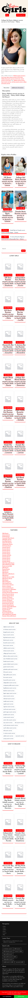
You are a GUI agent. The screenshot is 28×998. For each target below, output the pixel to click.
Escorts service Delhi (7, 566)
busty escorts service (6, 81)
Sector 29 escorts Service (8, 594)
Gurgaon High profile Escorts (9, 615)
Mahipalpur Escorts (6, 539)
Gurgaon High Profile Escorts (9, 606)
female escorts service (8, 661)
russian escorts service (8, 717)
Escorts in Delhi (16, 994)
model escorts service (8, 701)
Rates (4, 931)
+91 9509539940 (7, 996)
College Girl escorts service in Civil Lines (10, 78)
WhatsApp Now (20, 15)
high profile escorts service (9, 674)
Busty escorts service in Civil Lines (15, 77)
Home (4, 926)
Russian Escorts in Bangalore (9, 589)
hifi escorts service (7, 672)
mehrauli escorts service (8, 698)
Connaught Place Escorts (8, 538)
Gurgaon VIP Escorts (7, 597)
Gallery (4, 929)
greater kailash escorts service (10, 664)
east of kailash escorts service (10, 658)
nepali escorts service (8, 704)
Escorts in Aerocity (6, 586)
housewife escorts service (9, 680)
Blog (4, 934)
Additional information (17, 87)
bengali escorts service (8, 632)
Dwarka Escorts (6, 536)
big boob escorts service (9, 637)
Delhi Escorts (5, 533)
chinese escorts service (8, 650)
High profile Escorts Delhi (8, 564)
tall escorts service (7, 730)
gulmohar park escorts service (10, 669)
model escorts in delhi (8, 962)
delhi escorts (17, 948)
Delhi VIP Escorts (6, 581)
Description (6, 87)
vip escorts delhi (19, 962)
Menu (7, 15)
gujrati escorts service (8, 666)
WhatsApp (21, 996)
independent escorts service (9, 682)
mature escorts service (8, 696)
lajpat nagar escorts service (9, 693)
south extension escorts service (10, 725)
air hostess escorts (7, 948)
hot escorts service (7, 677)
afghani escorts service (19, 80)
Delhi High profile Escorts (8, 562)
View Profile (6, 174)
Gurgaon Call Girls (6, 555)
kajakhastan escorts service (9, 688)
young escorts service (8, 738)
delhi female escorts (8, 951)
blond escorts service (8, 640)
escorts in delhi (18, 951)
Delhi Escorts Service (7, 578)
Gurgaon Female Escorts (8, 601)
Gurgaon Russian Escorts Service (10, 592)
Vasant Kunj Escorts (7, 542)
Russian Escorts (6, 569)
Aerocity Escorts (6, 534)
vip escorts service (19, 736)
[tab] (6, 87)
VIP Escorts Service (6, 611)
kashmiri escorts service (8, 690)
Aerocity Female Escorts (7, 587)
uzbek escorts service (8, 736)
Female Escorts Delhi (7, 591)
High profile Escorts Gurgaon (9, 614)
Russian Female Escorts (7, 612)
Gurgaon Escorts (6, 547)
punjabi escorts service (8, 714)
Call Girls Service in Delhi (8, 576)
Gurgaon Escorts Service (8, 595)
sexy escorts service (7, 722)
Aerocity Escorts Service (7, 584)
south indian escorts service (9, 728)
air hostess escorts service (9, 629)
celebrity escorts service (8, 648)
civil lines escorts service (17, 81)
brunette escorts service (8, 642)
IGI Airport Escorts (6, 545)
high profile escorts (7, 954)
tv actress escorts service (9, 733)
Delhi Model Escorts (7, 583)
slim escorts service (19, 722)
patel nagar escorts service (9, 712)
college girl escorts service (9, 653)
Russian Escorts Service (7, 603)
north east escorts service (9, 709)
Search (4, 248)
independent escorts (8, 959)
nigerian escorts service (8, 706)
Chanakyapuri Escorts (7, 544)
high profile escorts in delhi (9, 956)
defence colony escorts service (10, 656)
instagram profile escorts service (10, 685)
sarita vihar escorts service (9, 720)
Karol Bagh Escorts (6, 541)
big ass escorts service (8, 634)
